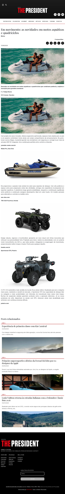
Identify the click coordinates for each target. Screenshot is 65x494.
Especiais (3, 466)
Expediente (11, 461)
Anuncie (11, 464)
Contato (11, 463)
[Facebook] (51, 43)
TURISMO (52, 21)
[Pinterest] (62, 43)
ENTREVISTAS (7, 21)
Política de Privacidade (54, 486)
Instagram (20, 457)
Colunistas (3, 459)
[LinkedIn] (55, 43)
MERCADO (31, 21)
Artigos (2, 464)
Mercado (3, 463)
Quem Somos (12, 457)
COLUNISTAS (16, 21)
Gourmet (3, 461)
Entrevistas (3, 457)
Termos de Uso (44, 486)
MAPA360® (29, 489)
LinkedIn (20, 461)
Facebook (20, 459)
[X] (58, 43)
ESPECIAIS (45, 21)
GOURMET (24, 21)
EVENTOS (59, 21)
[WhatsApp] (47, 43)
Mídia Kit (11, 459)
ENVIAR (33, 479)
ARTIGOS (38, 21)
